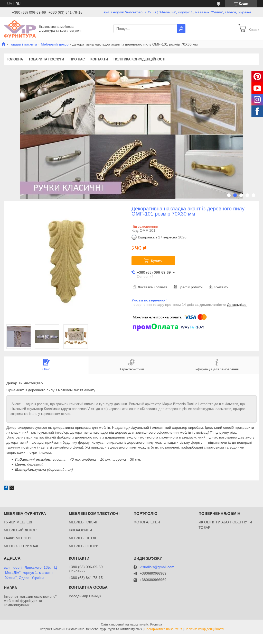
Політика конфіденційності (139, 59)
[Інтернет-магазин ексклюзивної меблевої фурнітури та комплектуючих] (20, 28)
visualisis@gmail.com (157, 567)
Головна (15, 59)
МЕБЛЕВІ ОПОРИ (84, 546)
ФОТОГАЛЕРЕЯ (147, 522)
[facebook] (6, 488)
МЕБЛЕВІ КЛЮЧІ (83, 522)
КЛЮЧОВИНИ (80, 530)
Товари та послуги (46, 59)
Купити (157, 261)
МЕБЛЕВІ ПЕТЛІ (82, 538)
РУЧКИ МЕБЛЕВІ (18, 522)
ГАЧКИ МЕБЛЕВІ (17, 538)
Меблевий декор (55, 44)
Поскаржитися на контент (163, 629)
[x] (12, 488)
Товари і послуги (23, 44)
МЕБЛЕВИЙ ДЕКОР (20, 530)
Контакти (99, 59)
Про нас (77, 59)
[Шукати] (181, 28)
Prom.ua (156, 624)
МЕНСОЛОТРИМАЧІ (21, 546)
